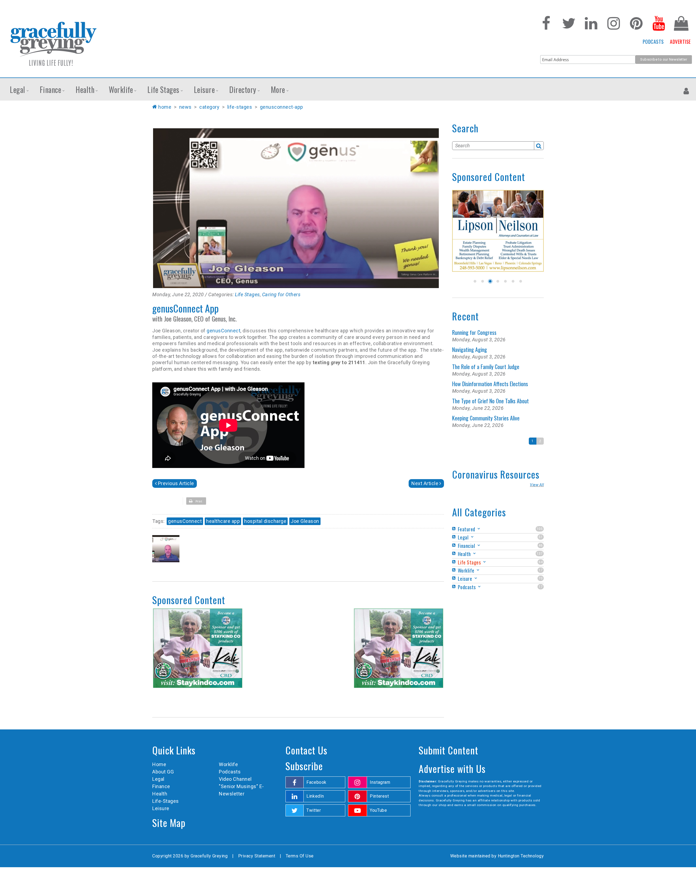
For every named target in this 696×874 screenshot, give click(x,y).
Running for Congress (474, 332)
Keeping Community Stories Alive (486, 418)
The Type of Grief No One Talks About (490, 401)
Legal (158, 779)
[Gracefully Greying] (53, 43)
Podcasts (230, 772)
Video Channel (235, 779)
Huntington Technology (521, 856)
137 (540, 553)
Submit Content (448, 750)
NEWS (185, 107)
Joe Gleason (305, 521)
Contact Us (306, 750)
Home (164, 107)
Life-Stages (165, 801)
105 (540, 529)
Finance (161, 786)
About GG (163, 772)
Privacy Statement (256, 856)
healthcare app (223, 521)
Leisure (160, 808)
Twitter (313, 810)
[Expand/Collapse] (478, 528)
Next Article (424, 483)
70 (541, 578)
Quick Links (173, 750)
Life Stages (247, 294)
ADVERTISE (680, 41)
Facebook (316, 782)
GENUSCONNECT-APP (281, 107)
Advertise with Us (452, 768)
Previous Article (176, 483)
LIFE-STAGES (239, 107)
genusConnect (223, 330)
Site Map (168, 822)
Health (159, 794)
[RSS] (454, 528)
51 (541, 537)
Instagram (380, 782)
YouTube (378, 810)
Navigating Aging (469, 349)
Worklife (228, 764)
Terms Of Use (300, 856)
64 (541, 562)
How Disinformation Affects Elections (490, 384)
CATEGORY (209, 107)
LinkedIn (315, 796)
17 (541, 570)
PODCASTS (653, 41)
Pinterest (379, 796)
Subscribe (304, 765)
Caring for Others (281, 294)
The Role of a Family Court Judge (485, 367)
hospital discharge (265, 521)
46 (541, 545)
